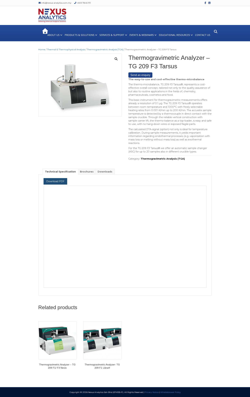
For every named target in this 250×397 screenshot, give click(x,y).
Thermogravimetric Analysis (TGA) (105, 49)
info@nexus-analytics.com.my (56, 3)
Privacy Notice (152, 392)
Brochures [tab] (87, 171)
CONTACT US (202, 35)
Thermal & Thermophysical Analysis (66, 49)
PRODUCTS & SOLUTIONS (79, 35)
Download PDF (55, 181)
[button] (116, 59)
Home (41, 49)
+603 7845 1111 (83, 3)
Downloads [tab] (105, 171)
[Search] (215, 32)
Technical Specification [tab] (60, 171)
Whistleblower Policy (170, 392)
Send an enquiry (140, 75)
